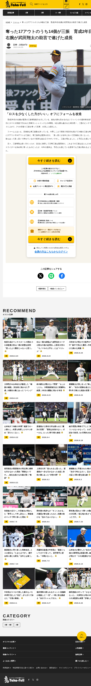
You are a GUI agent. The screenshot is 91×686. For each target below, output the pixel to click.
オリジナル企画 (8, 642)
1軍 (26, 13)
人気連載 (78, 648)
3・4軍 (58, 13)
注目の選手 (79, 642)
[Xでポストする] (40, 276)
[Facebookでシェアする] (62, 276)
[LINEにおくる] (51, 276)
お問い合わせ (41, 668)
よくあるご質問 (8, 661)
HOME (8, 22)
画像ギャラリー (8, 654)
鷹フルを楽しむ (81, 661)
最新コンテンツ (8, 648)
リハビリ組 (74, 13)
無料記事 (78, 654)
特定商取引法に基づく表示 (23, 668)
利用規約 (6, 668)
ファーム (16, 22)
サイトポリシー (65, 668)
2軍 (42, 13)
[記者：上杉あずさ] (9, 46)
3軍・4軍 (8, 625)
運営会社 (52, 668)
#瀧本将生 (42, 289)
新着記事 (10, 13)
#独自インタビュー (57, 289)
